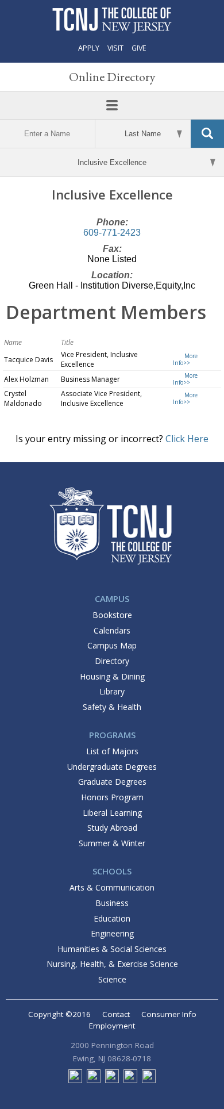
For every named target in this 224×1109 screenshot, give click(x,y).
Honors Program (112, 797)
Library (112, 691)
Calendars (112, 630)
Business (112, 902)
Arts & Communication (112, 887)
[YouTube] (149, 1080)
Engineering (112, 933)
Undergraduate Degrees (112, 766)
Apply (88, 48)
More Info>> (185, 359)
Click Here (186, 438)
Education (112, 918)
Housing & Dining (112, 676)
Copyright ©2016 (59, 1014)
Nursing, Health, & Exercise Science (112, 963)
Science (112, 979)
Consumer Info (168, 1014)
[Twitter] (94, 1080)
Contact (116, 1014)
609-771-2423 (112, 232)
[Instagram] (130, 1080)
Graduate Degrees (112, 781)
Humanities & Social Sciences (112, 948)
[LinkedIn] (112, 1080)
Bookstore (112, 614)
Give (139, 48)
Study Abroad (112, 827)
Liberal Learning (112, 812)
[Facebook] (75, 1080)
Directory (112, 660)
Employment (112, 1025)
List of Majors (112, 751)
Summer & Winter (112, 843)
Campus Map (112, 645)
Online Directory (112, 76)
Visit (115, 48)
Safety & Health (112, 706)
